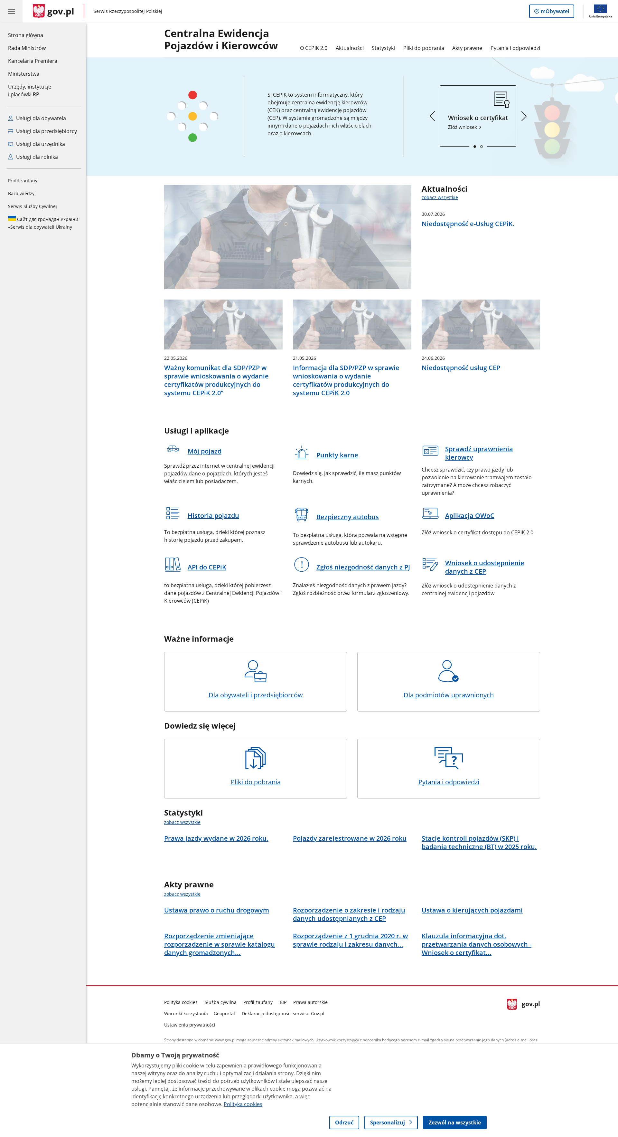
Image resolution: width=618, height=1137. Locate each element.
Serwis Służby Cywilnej (32, 206)
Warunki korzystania (186, 1013)
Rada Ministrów (27, 48)
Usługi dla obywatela (40, 118)
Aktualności (350, 48)
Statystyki (383, 48)
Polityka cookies (181, 1002)
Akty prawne (467, 48)
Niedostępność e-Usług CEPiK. (468, 224)
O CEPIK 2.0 (313, 48)
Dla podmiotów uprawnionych (449, 695)
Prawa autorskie (310, 1002)
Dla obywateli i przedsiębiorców (256, 695)
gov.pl (530, 1012)
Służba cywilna (221, 1002)
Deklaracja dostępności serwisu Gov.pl (283, 1013)
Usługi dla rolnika (36, 156)
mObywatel (554, 12)
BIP (283, 1002)
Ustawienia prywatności (189, 1025)
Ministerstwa (23, 73)
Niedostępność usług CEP (461, 368)
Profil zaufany (22, 180)
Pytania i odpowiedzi (515, 48)
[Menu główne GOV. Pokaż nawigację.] (11, 11)
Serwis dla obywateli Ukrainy (43, 223)
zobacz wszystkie (440, 197)
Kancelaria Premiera (32, 60)
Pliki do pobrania (423, 48)
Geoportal (224, 1013)
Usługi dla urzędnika (40, 144)
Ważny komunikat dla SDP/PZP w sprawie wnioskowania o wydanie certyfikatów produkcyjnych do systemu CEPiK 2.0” (216, 380)
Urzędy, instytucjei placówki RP (29, 90)
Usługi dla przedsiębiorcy (46, 131)
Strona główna (32, 35)
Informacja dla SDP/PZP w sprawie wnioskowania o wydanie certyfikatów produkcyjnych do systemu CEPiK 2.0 (346, 380)
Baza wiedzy (21, 193)
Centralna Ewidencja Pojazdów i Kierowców (221, 39)
